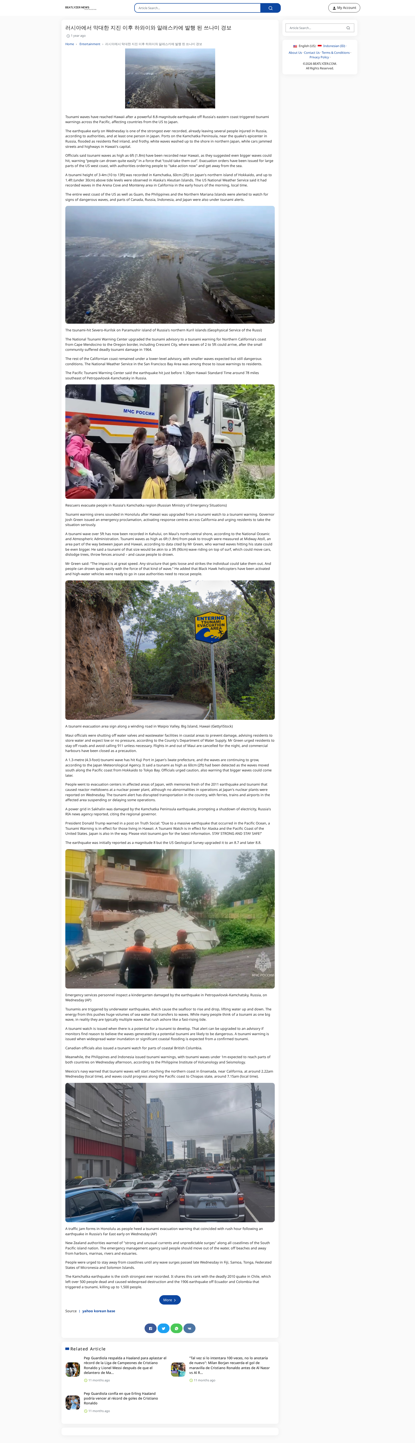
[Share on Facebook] (151, 1328)
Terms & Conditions (336, 52)
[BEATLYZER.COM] (78, 8)
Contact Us (312, 52)
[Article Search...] (270, 8)
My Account (346, 7)
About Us (295, 52)
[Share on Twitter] (164, 1328)
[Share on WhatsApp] (177, 1328)
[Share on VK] (189, 1328)
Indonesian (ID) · (335, 46)
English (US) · (308, 46)
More (168, 1300)
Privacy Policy (319, 57)
